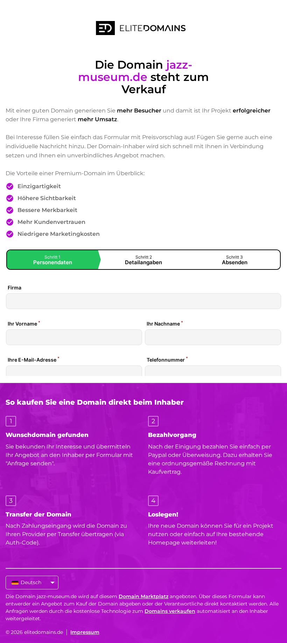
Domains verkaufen (170, 611)
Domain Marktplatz (143, 596)
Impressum (84, 632)
